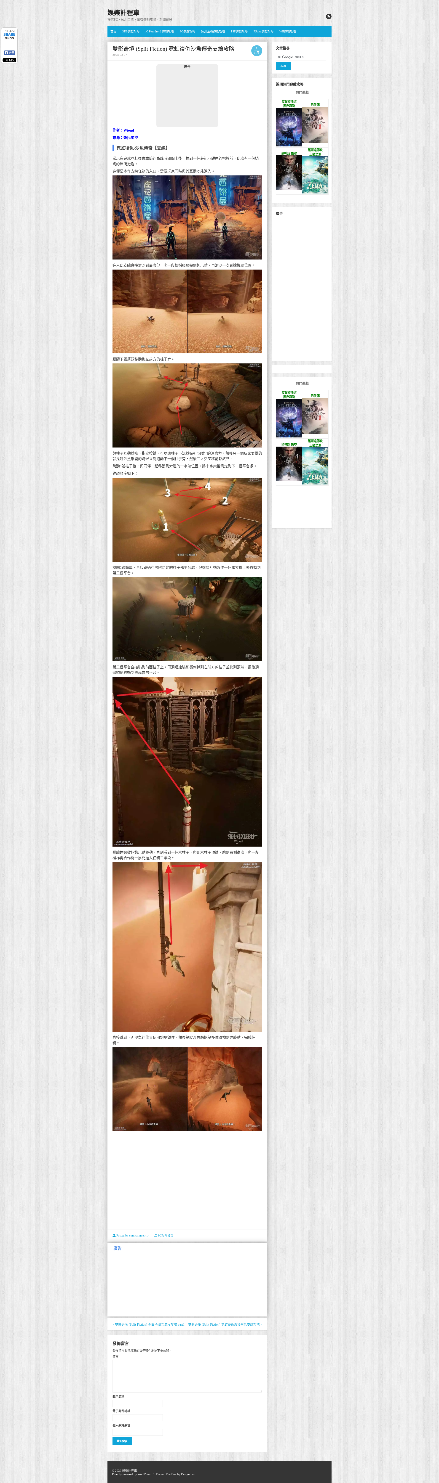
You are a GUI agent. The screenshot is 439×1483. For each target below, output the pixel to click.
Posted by (133, 1235)
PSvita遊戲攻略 (263, 31)
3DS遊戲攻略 (130, 31)
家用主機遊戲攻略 (213, 31)
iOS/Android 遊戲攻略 (159, 31)
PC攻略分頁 (165, 1235)
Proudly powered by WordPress (131, 1474)
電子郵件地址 (121, 1411)
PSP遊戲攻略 (239, 31)
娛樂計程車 (123, 12)
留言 (115, 1356)
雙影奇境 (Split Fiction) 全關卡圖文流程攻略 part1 (148, 1324)
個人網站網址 (121, 1425)
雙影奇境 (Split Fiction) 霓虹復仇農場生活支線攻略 (225, 1324)
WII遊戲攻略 (287, 31)
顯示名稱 (118, 1396)
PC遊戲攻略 (187, 31)
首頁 (113, 31)
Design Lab (188, 1474)
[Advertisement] (187, 97)
